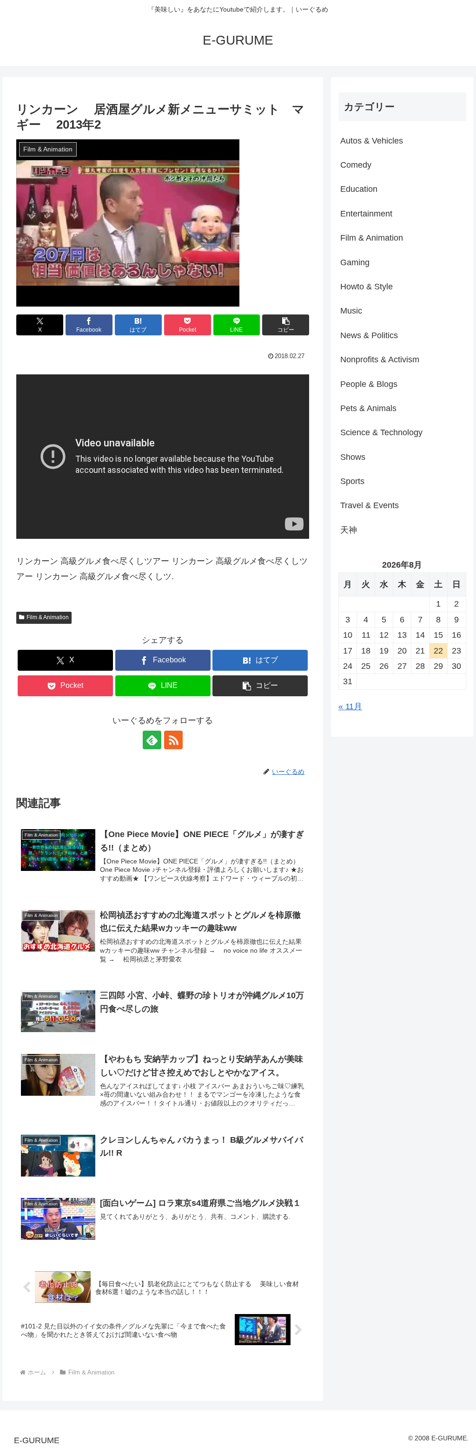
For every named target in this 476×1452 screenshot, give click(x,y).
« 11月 (350, 706)
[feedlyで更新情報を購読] (152, 740)
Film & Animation (47, 617)
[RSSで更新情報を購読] (173, 740)
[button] (285, 324)
